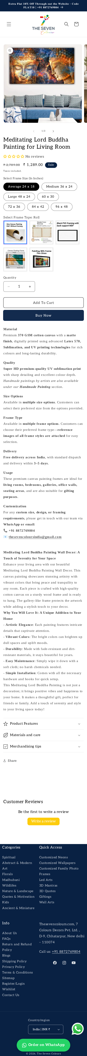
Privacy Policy (13, 967)
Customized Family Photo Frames (59, 871)
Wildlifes (9, 885)
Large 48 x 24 (19, 197)
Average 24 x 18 (21, 186)
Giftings (45, 897)
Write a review (43, 821)
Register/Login (13, 984)
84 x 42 (38, 207)
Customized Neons (53, 857)
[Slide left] (34, 131)
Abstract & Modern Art (17, 865)
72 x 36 (14, 207)
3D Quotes (47, 891)
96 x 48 (62, 207)
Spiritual (8, 857)
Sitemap (8, 978)
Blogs (6, 955)
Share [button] (12, 761)
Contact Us (10, 995)
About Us (9, 933)
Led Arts (46, 880)
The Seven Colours (49, 1053)
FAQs (6, 939)
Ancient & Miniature (18, 908)
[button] (9, 24)
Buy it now (43, 315)
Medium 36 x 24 (59, 186)
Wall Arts (46, 902)
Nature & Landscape (17, 891)
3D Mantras (48, 885)
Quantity (9, 277)
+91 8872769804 (66, 952)
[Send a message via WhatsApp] (78, 1029)
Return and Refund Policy (17, 947)
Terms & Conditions (17, 972)
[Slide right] (53, 131)
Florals (7, 874)
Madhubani (11, 880)
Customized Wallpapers (57, 863)
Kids (5, 902)
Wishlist (8, 989)
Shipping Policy (14, 961)
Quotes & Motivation (18, 897)
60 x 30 (48, 197)
